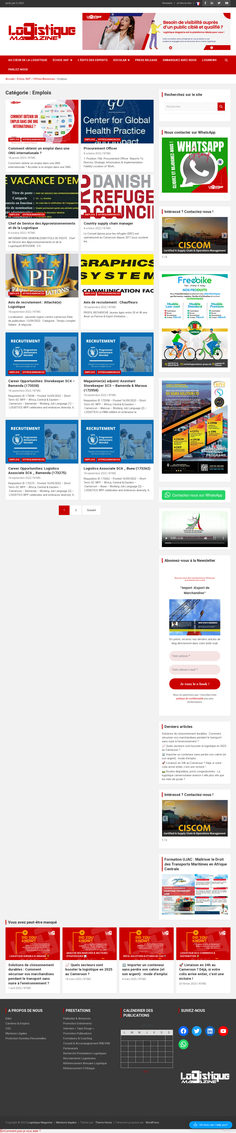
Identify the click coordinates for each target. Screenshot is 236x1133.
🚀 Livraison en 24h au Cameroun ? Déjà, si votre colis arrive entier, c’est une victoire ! (201, 972)
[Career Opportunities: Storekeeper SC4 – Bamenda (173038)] (42, 354)
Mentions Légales (16, 1033)
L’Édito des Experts (93, 60)
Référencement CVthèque (79, 1068)
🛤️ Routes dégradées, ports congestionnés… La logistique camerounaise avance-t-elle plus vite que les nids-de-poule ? (193, 775)
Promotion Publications (77, 1033)
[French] (198, 3)
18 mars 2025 (73, 979)
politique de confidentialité (189, 698)
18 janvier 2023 (17, 157)
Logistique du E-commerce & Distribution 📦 (197, 954)
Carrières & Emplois (18, 1023)
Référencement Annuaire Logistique (85, 1063)
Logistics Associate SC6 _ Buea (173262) (117, 468)
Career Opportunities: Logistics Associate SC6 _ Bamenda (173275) (37, 470)
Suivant (91, 510)
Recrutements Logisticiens (79, 1058)
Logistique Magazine (39, 1122)
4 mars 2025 (129, 979)
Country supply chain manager (108, 223)
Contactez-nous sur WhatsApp (197, 495)
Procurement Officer (101, 148)
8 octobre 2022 (92, 153)
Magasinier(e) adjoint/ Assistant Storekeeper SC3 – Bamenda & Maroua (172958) (115, 385)
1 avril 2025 (15, 988)
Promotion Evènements (77, 1023)
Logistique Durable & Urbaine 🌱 (29, 956)
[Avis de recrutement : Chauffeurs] (117, 275)
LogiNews (209, 60)
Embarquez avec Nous (180, 60)
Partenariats (70, 1048)
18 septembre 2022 (19, 311)
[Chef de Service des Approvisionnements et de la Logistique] (42, 196)
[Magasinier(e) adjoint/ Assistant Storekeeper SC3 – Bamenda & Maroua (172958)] (117, 354)
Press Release (146, 60)
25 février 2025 (188, 983)
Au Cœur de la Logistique (27, 60)
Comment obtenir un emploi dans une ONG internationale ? (39, 150)
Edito (9, 1018)
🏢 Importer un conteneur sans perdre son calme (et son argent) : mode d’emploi (144, 969)
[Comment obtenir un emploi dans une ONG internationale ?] (42, 122)
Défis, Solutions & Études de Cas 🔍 (145, 956)
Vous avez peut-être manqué (32, 922)
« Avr (145, 1071)
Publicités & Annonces (77, 1018)
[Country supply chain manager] (117, 196)
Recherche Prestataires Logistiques (84, 1053)
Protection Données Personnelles (26, 1038)
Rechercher (221, 107)
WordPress (152, 1122)
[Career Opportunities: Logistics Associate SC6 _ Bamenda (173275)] (42, 442)
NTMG (31, 157)
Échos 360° (61, 60)
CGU (8, 1028)
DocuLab (119, 60)
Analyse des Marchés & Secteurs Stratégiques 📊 (86, 954)
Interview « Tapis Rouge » (78, 1028)
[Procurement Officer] (117, 122)
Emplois (14, 139)
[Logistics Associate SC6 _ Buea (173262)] (117, 442)
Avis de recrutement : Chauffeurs (111, 302)
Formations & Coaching (77, 1038)
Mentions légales (66, 1122)
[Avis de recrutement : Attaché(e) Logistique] (42, 275)
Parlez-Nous (18, 69)
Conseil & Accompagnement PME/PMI (86, 1043)
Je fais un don (184, 3)
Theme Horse (103, 1122)
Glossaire (167, 3)
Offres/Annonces (33, 139)
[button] (224, 235)
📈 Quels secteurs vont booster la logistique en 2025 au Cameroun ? (88, 969)
